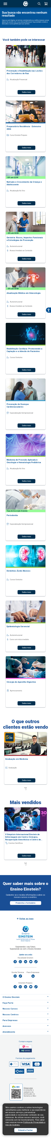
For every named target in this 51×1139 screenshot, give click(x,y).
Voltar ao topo (26, 919)
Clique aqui (28, 1088)
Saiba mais (26, 92)
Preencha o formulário (25, 903)
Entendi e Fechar (25, 1130)
